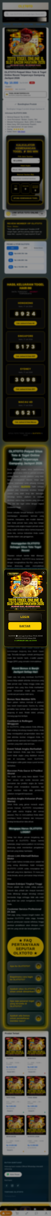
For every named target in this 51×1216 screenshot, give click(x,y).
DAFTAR (24, 626)
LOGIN (24, 616)
